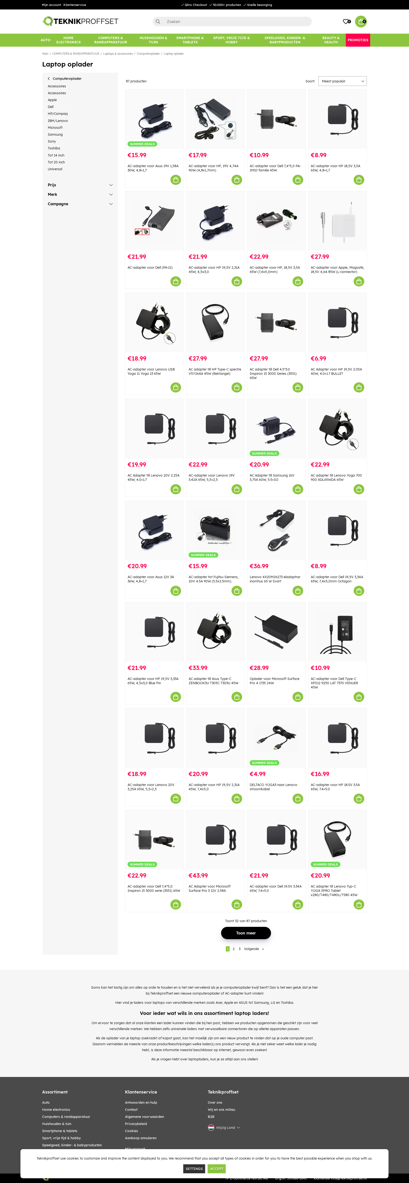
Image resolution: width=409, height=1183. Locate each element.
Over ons (215, 1102)
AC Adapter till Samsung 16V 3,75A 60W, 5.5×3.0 (272, 477)
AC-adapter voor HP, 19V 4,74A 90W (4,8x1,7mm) (213, 168)
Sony (52, 141)
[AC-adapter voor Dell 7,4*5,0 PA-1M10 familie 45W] (276, 119)
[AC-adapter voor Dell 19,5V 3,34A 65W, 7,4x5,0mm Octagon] (337, 530)
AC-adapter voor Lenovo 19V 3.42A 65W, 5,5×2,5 (212, 477)
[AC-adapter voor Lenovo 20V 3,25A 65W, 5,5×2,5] (154, 738)
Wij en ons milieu (221, 1109)
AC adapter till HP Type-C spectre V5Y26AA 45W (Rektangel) (215, 371)
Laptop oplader (174, 53)
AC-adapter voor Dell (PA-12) (150, 267)
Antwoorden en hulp (141, 1102)
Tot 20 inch (56, 162)
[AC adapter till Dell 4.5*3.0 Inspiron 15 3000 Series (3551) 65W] (276, 322)
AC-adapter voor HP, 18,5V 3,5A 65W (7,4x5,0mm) (275, 269)
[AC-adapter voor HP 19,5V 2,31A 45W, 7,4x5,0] (215, 738)
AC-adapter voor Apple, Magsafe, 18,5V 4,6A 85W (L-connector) (337, 269)
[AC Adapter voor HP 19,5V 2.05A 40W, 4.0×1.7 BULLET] (337, 322)
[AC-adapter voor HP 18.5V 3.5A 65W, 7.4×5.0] (337, 738)
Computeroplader (148, 53)
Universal (55, 169)
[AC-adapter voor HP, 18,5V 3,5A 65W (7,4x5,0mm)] (276, 221)
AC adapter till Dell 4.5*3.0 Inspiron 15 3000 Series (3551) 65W (273, 373)
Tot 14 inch (56, 155)
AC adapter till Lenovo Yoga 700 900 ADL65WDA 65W (336, 477)
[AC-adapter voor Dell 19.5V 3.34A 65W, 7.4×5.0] (276, 840)
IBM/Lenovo (58, 121)
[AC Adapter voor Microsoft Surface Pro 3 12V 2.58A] (215, 840)
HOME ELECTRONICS (56, 1109)
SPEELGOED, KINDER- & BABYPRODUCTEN (72, 1145)
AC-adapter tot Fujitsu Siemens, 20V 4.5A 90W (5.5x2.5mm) (214, 579)
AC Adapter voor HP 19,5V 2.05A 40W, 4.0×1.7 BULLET (336, 371)
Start (45, 53)
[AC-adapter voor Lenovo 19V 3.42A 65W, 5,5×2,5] (215, 428)
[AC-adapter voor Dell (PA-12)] (154, 221)
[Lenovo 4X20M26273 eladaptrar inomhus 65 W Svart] (276, 530)
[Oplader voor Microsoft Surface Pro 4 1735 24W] (276, 632)
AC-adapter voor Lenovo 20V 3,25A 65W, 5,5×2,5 (151, 787)
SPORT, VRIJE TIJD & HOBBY (61, 1138)
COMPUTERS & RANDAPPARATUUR (75, 53)
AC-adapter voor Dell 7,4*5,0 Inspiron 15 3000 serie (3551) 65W (154, 888)
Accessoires (57, 86)
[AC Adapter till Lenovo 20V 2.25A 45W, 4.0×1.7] (154, 428)
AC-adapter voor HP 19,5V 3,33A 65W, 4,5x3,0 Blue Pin (153, 681)
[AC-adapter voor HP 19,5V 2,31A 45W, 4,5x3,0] (215, 221)
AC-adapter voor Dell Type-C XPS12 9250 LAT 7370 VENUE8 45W (334, 683)
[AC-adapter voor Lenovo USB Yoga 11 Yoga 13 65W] (154, 322)
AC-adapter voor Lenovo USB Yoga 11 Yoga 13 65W (151, 371)
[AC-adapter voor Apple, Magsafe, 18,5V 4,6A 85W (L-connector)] (337, 221)
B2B (211, 1117)
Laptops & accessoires (118, 53)
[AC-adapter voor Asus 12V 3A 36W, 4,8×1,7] (154, 530)
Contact (131, 1109)
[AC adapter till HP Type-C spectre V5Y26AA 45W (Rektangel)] (215, 322)
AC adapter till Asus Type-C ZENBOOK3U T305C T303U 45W (213, 681)
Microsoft (55, 127)
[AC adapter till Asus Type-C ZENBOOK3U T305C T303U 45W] (215, 632)
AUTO (46, 1102)
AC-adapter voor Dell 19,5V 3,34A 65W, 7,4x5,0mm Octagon (337, 579)
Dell (50, 107)
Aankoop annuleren (140, 1138)
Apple (52, 100)
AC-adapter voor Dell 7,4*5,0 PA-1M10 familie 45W (275, 168)
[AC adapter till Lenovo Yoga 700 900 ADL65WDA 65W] (337, 428)
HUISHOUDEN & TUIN (56, 1124)
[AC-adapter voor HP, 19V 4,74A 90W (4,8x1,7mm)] (215, 119)
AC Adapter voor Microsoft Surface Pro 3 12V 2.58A (210, 888)
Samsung (55, 134)
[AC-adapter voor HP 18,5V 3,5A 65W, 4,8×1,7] (337, 119)
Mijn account (51, 5)
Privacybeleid (136, 1124)
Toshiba (54, 148)
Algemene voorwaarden (144, 1117)
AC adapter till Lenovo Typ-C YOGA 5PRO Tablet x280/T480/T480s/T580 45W (334, 890)
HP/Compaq (58, 114)
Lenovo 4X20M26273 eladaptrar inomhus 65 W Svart (275, 579)
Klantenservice (74, 5)
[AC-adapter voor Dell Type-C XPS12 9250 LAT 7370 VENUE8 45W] (337, 632)
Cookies (131, 1131)
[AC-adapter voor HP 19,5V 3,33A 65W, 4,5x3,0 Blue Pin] (154, 632)
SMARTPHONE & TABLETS (59, 1131)
